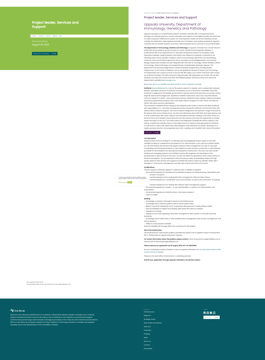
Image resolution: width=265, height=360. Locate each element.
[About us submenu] (151, 341)
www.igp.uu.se (170, 80)
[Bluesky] (208, 313)
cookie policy (143, 178)
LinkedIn (54, 36)
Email (60, 36)
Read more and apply (41, 53)
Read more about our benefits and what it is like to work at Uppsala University (172, 84)
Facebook (41, 36)
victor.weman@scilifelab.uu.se (60, 284)
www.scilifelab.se (158, 88)
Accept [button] (129, 182)
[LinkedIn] (204, 313)
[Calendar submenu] (151, 330)
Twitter (48, 36)
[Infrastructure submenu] (154, 311)
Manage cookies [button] (122, 182)
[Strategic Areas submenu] (155, 319)
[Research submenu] (151, 315)
